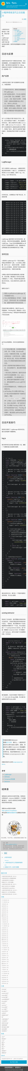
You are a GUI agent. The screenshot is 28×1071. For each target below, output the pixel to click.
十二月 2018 (4, 924)
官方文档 (9, 742)
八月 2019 (4, 908)
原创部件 (4, 1039)
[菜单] (25, 4)
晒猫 (3, 1045)
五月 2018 (4, 937)
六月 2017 (4, 959)
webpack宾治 (5, 1011)
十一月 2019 (4, 902)
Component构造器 (9, 779)
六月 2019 (4, 912)
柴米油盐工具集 (5, 1027)
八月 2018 (4, 932)
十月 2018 (4, 928)
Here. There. (11, 3)
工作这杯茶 (4, 1021)
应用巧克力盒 (5, 1023)
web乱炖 (4, 1013)
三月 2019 (4, 918)
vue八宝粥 (4, 1009)
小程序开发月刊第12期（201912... (9, 876)
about (3, 1055)
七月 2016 (4, 981)
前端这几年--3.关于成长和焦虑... (9, 892)
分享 (3, 1037)
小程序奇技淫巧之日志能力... (8, 880)
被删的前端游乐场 (12, 812)
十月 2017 (4, 951)
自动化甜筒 (4, 1029)
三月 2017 (4, 965)
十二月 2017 (4, 947)
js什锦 (3, 1003)
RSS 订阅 (15, 1062)
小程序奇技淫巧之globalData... (8, 888)
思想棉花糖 (4, 1025)
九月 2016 (4, 977)
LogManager (8, 774)
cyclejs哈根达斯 (5, 999)
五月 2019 (4, 914)
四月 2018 (4, 940)
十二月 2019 (4, 900)
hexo (10, 1069)
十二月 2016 (4, 971)
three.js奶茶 (5, 1007)
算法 (3, 1049)
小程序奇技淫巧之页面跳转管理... (9, 878)
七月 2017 (4, 957)
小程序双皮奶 (8, 857)
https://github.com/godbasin (9, 810)
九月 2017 (4, 953)
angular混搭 (5, 995)
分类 (2, 986)
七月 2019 (4, 910)
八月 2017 (4, 955)
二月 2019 (4, 920)
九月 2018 (4, 930)
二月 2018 (4, 943)
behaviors (7, 781)
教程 (5, 853)
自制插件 (4, 1051)
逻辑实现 (4, 1052)
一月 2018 (4, 945)
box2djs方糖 (5, 997)
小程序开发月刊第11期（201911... (9, 884)
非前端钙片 (4, 1031)
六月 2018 (4, 936)
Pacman (17, 1069)
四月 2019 (4, 916)
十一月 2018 (4, 926)
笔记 (3, 1047)
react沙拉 (4, 1005)
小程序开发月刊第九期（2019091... (10, 894)
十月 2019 (4, 904)
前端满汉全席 (5, 1015)
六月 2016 (4, 983)
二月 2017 (4, 967)
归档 (2, 897)
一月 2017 (4, 969)
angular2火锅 (5, 993)
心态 (3, 1041)
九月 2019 (4, 906)
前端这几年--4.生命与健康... (8, 882)
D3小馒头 (4, 991)
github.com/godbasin (18, 1058)
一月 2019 (4, 922)
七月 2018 (4, 934)
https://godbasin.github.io (11, 844)
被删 (25, 19)
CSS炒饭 (4, 989)
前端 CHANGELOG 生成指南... (9, 886)
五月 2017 (4, 961)
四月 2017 (4, 963)
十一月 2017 (4, 949)
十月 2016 (4, 975)
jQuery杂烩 (4, 1001)
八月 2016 (4, 979)
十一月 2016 (4, 973)
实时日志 (7, 777)
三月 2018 (4, 941)
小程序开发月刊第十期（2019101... (10, 890)
